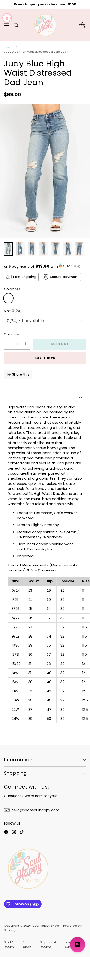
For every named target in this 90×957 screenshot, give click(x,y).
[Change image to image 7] (79, 249)
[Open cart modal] (82, 25)
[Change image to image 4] (43, 249)
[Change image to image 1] (8, 249)
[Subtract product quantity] (8, 344)
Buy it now (45, 358)
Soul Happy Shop (45, 926)
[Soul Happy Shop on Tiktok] (21, 832)
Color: (12, 289)
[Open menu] (6, 25)
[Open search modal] (16, 25)
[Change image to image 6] (67, 249)
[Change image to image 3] (32, 249)
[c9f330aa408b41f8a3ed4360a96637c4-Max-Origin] (45, 171)
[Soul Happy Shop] (45, 25)
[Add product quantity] (25, 344)
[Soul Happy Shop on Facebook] (6, 832)
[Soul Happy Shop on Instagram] (14, 832)
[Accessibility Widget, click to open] (7, 18)
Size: (13, 311)
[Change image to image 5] (55, 249)
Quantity (11, 334)
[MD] (8, 298)
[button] (45, 266)
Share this (20, 374)
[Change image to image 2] (20, 249)
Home (8, 47)
